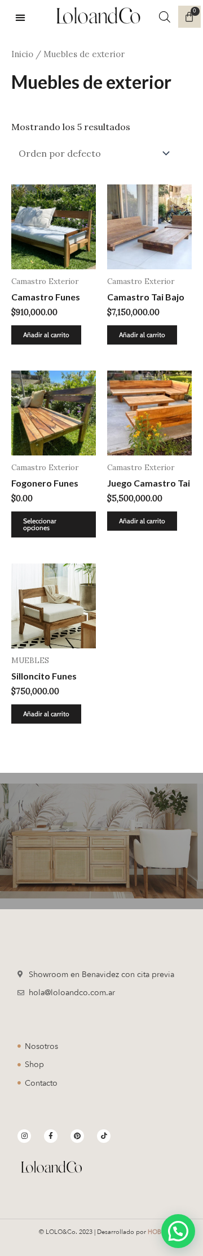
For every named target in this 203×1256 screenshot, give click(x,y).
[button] (20, 17)
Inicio (22, 54)
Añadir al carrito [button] (46, 334)
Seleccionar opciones (39, 524)
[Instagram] (24, 1136)
